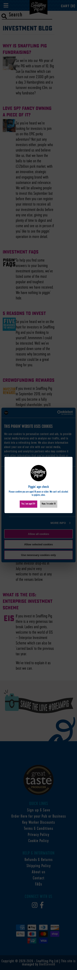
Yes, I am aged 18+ (28, 504)
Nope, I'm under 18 (49, 504)
